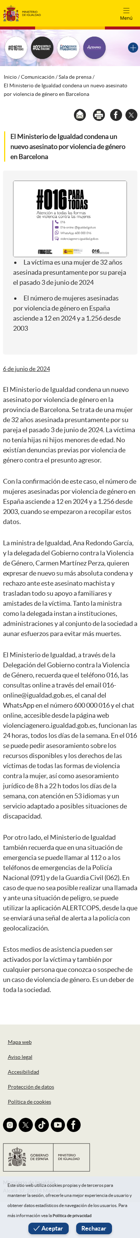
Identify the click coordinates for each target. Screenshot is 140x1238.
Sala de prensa (75, 77)
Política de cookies (29, 1102)
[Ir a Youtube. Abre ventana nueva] (58, 1125)
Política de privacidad (72, 1215)
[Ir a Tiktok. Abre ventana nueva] (42, 1125)
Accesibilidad (23, 1072)
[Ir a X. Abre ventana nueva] (26, 1125)
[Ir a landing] (133, 48)
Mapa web (20, 1042)
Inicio (10, 77)
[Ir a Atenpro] (94, 48)
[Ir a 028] (68, 48)
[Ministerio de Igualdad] (22, 12)
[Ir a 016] (16, 48)
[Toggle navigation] (126, 13)
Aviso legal (20, 1057)
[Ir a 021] (42, 48)
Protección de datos (31, 1087)
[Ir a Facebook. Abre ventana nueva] (74, 1125)
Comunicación (38, 77)
